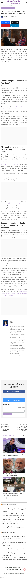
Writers (15, 567)
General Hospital (5, 8)
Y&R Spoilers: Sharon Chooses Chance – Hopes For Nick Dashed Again (6, 428)
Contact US (20, 567)
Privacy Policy (10, 569)
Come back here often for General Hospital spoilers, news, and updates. (14, 293)
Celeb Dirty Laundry (8, 532)
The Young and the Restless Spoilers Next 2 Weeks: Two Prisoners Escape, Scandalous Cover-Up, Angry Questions (14, 544)
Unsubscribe (18, 569)
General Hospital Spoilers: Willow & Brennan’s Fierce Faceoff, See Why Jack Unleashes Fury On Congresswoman (14, 553)
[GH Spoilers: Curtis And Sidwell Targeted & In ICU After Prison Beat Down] (14, 465)
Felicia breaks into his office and (16, 204)
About (10, 567)
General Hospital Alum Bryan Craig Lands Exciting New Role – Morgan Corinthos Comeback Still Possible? (14, 510)
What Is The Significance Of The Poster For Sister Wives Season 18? (21, 428)
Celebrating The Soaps (9, 504)
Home (6, 567)
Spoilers (13, 8)
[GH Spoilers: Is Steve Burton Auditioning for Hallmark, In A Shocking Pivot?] (14, 445)
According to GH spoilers (9, 164)
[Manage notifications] (24, 569)
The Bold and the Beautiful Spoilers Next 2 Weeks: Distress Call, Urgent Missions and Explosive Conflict (14, 538)
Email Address (7, 409)
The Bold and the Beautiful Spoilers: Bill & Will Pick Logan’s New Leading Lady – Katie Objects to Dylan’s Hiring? (15, 559)
